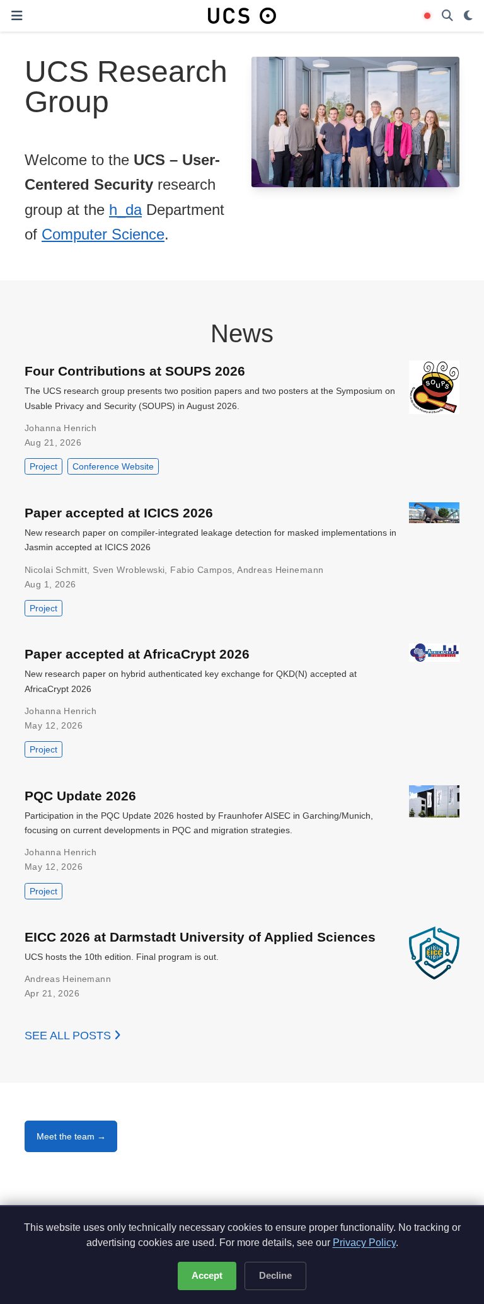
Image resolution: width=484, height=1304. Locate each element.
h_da (125, 209)
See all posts (69, 1035)
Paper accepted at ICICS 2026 (119, 513)
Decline (275, 1275)
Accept (207, 1275)
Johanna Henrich (60, 428)
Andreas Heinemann (280, 570)
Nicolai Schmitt (56, 570)
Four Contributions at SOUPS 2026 (135, 371)
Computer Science (103, 234)
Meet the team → (71, 1136)
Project (43, 466)
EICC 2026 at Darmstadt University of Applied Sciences (200, 937)
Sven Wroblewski (128, 570)
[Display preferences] (468, 16)
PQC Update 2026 (80, 796)
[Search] (447, 16)
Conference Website (113, 466)
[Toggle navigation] (16, 15)
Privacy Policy (364, 1242)
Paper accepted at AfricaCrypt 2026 (137, 654)
